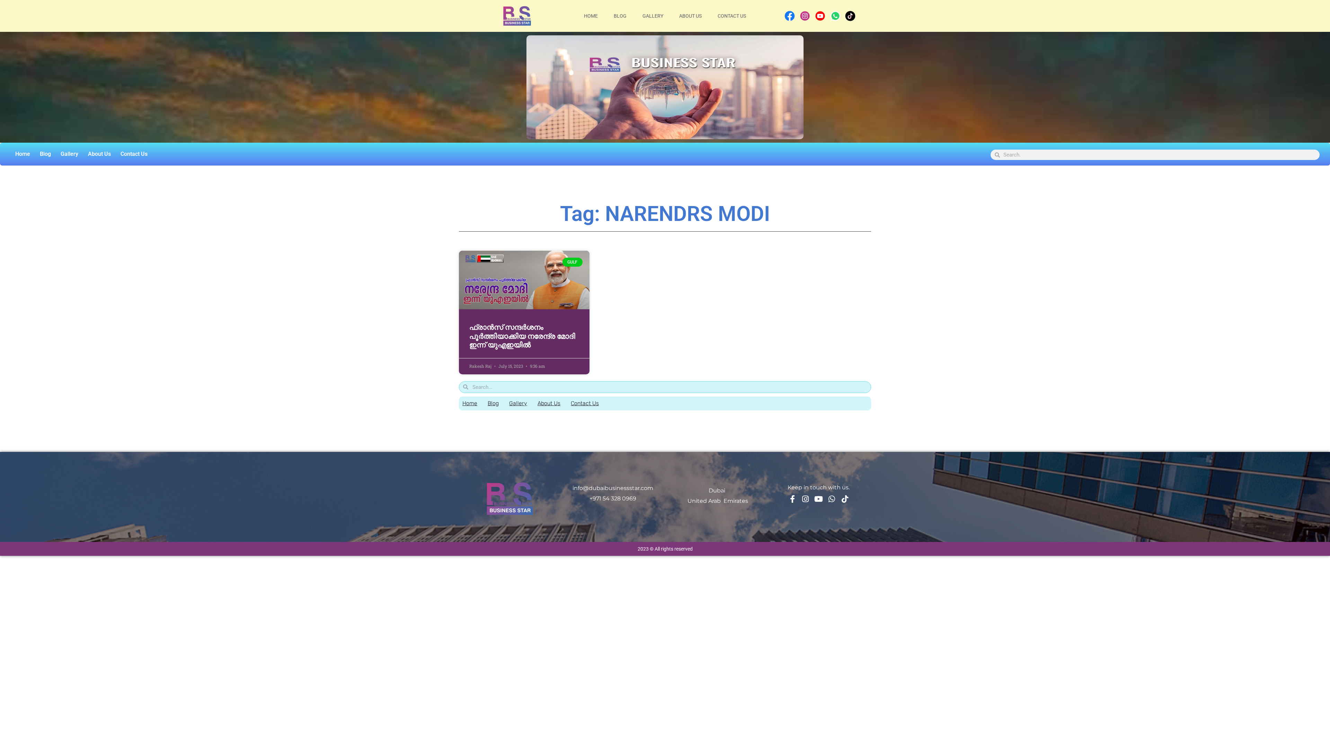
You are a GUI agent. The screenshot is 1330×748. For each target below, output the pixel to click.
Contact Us (732, 16)
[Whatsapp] (832, 499)
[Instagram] (805, 499)
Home (591, 16)
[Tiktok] (845, 499)
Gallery (652, 16)
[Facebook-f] (792, 499)
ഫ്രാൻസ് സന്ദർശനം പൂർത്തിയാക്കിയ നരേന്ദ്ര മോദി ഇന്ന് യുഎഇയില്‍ (522, 336)
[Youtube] (819, 499)
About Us (690, 16)
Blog (620, 16)
